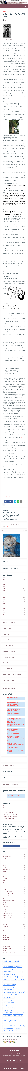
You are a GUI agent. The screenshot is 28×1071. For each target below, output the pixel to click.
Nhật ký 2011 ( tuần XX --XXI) (10, 519)
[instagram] (17, 1060)
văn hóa (14, 950)
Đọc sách (14, 867)
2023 (14, 610)
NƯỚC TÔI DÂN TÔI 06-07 (13, 710)
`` (14, 854)
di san (14, 863)
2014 (14, 590)
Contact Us (14, 1068)
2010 (14, 582)
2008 (14, 577)
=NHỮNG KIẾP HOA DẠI (13, 736)
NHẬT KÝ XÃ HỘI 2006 (12, 699)
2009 (14, 579)
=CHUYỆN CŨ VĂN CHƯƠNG (14, 733)
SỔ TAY (4, 808)
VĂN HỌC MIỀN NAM (7, 810)
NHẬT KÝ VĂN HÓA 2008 (13, 704)
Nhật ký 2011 (10, 11)
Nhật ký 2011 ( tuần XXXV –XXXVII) (11, 515)
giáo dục (14, 874)
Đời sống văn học (14, 869)
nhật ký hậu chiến (14, 911)
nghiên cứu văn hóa (14, 895)
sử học (14, 933)
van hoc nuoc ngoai (14, 948)
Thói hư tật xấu (14, 939)
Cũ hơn (24, 530)
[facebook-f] (5, 846)
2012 (14, 586)
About (9, 1068)
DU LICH (14, 865)
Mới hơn (3, 530)
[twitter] (11, 1060)
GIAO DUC (14, 871)
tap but (14, 935)
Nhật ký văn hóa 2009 (14, 913)
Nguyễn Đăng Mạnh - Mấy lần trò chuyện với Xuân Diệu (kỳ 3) (14, 832)
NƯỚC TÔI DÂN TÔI (14, 919)
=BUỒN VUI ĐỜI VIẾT (12, 730)
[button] (1, 6)
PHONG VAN (14, 926)
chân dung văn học (14, 858)
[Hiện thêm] (4, 504)
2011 (14, 584)
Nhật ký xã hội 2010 (14, 915)
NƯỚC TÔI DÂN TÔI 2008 (13, 712)
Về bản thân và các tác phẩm (14, 952)
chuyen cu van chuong (14, 860)
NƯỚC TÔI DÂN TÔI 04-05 (13, 709)
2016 (14, 595)
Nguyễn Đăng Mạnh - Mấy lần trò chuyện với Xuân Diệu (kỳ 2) (14, 836)
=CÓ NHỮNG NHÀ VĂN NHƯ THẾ (15, 748)
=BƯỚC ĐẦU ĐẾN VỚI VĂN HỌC (15, 747)
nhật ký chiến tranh (14, 909)
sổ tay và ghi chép (14, 930)
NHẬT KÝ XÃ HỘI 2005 (12, 697)
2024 (14, 612)
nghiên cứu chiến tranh (14, 893)
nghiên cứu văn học (14, 898)
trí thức (14, 941)
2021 (14, 606)
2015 (14, 592)
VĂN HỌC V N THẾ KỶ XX (8, 812)
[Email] (21, 501)
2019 (14, 601)
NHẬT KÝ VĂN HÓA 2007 (13, 702)
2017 (14, 597)
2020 (14, 603)
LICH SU (14, 884)
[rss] (20, 1060)
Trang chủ (5, 11)
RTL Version (21, 1068)
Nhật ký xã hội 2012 (14, 917)
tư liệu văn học (14, 944)
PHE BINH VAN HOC (14, 922)
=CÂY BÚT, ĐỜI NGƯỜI (12, 729)
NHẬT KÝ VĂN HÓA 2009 (13, 705)
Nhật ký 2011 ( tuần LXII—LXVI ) (11, 514)
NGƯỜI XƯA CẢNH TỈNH (14, 900)
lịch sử (14, 887)
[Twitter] (15, 501)
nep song (14, 889)
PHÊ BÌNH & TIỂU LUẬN (13, 753)
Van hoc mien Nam (14, 946)
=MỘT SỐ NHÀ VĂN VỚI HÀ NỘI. (15, 737)
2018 (14, 599)
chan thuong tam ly (14, 856)
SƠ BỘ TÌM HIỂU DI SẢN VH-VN (10, 814)
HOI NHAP (14, 878)
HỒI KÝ (4, 805)
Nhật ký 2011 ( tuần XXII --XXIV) (10, 518)
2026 (14, 617)
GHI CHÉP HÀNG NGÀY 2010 (14, 718)
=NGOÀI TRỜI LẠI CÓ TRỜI (13, 734)
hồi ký (14, 880)
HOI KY (14, 876)
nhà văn (14, 904)
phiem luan (14, 924)
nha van (14, 902)
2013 (14, 588)
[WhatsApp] (18, 501)
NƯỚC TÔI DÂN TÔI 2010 (13, 715)
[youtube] (14, 1060)
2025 (14, 614)
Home (5, 1068)
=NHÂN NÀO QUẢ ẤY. (12, 732)
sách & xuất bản (14, 928)
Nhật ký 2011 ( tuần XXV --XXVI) (10, 516)
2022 (14, 608)
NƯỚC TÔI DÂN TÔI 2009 (13, 713)
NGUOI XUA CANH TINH (8, 818)
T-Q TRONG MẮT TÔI (12, 722)
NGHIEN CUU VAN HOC (14, 891)
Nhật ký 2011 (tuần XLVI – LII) (10, 512)
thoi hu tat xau (14, 937)
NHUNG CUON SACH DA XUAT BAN (11, 816)
